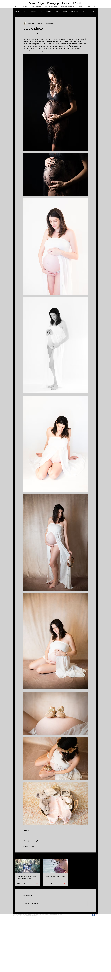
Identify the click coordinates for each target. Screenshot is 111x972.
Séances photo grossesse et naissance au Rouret (27, 877)
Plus (83, 11)
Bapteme (48, 11)
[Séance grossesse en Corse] (55, 866)
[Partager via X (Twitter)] (28, 841)
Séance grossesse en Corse (55, 876)
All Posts (17, 11)
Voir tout (94, 856)
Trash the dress (74, 11)
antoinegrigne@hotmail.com (31, 915)
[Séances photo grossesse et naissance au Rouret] (27, 866)
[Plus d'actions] (87, 23)
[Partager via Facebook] (24, 841)
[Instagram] (96, 915)
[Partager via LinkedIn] (33, 841)
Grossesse (56, 11)
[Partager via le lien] (37, 841)
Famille (24, 11)
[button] (94, 11)
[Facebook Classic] (93, 915)
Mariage (65, 11)
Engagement (33, 11)
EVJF (41, 11)
